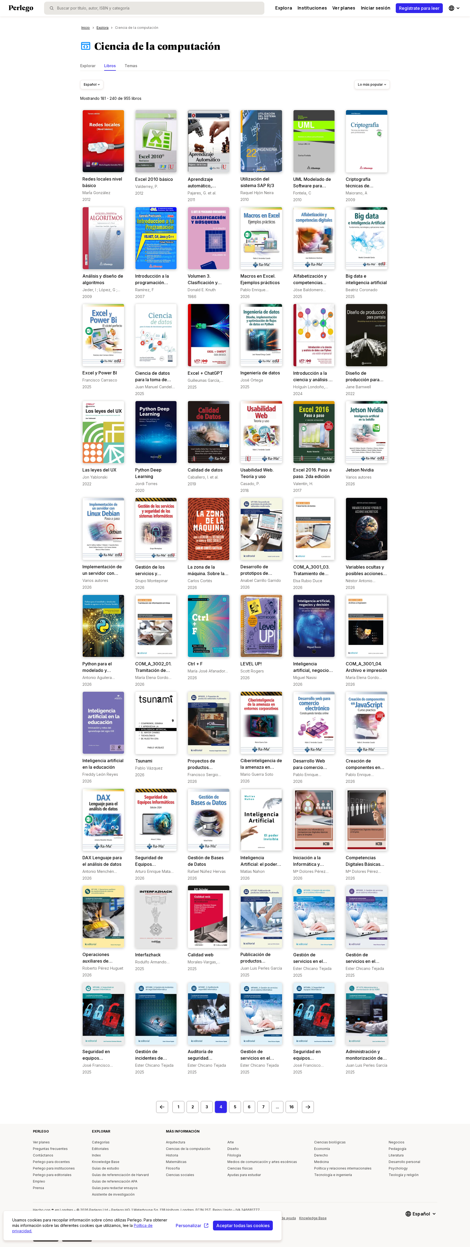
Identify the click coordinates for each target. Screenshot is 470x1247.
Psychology (398, 1168)
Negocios (396, 1142)
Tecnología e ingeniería (333, 1175)
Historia (172, 1155)
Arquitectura (175, 1142)
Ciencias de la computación (188, 1149)
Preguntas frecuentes (50, 1149)
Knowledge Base (105, 1162)
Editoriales (100, 1149)
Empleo (39, 1181)
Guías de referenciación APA (114, 1181)
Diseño (233, 1149)
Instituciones (312, 8)
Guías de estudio (105, 1168)
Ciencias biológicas (330, 1142)
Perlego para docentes (51, 1162)
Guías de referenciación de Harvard (120, 1175)
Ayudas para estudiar (244, 1175)
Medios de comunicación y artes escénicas (262, 1162)
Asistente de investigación (113, 1194)
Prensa (38, 1188)
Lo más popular (370, 84)
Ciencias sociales (180, 1175)
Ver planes (343, 8)
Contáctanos (43, 1155)
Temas (131, 65)
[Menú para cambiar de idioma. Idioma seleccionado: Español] (454, 8)
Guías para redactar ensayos (115, 1188)
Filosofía (173, 1168)
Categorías (101, 1142)
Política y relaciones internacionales (343, 1168)
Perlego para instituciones (54, 1168)
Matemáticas (176, 1162)
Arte (230, 1142)
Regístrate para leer (419, 8)
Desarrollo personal (404, 1162)
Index (96, 1155)
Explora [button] (283, 8)
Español (90, 84)
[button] (162, 1107)
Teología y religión (404, 1175)
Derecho (321, 1155)
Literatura (396, 1155)
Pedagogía (397, 1149)
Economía (322, 1149)
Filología (234, 1155)
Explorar (87, 65)
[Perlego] (21, 9)
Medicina (321, 1162)
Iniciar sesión (375, 8)
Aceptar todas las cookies (243, 1225)
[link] (103, 156)
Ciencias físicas (240, 1168)
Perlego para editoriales (52, 1175)
